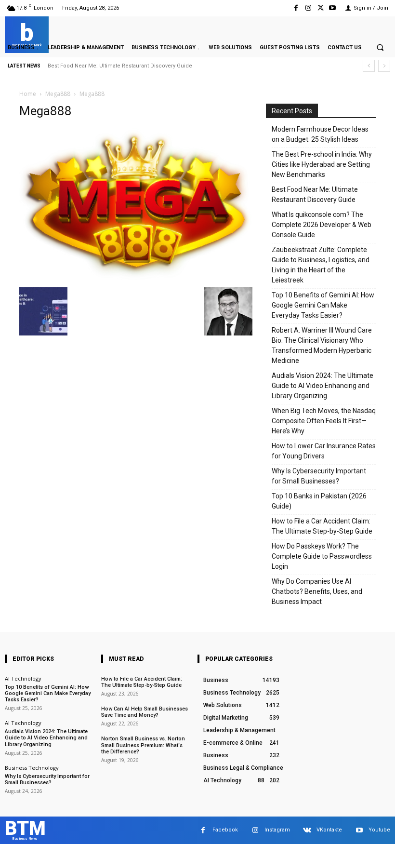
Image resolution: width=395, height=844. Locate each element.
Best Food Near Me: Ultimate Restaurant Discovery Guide (120, 66)
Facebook (225, 830)
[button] (380, 47)
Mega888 (57, 94)
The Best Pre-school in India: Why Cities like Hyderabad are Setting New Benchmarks (322, 164)
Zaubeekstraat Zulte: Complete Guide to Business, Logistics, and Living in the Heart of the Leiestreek (320, 265)
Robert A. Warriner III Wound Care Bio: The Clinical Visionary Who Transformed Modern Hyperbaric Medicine (322, 345)
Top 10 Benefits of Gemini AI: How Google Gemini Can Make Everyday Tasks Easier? (323, 305)
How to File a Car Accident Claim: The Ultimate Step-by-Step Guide (322, 526)
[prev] (369, 66)
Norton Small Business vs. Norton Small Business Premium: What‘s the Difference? (143, 745)
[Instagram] (308, 8)
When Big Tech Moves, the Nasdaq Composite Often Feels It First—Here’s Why (324, 421)
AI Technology (23, 678)
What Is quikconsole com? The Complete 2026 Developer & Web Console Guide (321, 225)
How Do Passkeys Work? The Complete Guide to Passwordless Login (322, 556)
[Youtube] (333, 8)
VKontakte (329, 830)
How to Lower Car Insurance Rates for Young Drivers (324, 451)
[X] (321, 8)
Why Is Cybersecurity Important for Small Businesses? (319, 476)
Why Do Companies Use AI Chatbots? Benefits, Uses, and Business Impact (317, 591)
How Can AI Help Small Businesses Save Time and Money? (144, 712)
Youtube (379, 830)
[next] (384, 66)
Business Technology (32, 767)
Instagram (277, 830)
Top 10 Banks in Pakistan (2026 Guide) (319, 501)
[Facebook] (296, 8)
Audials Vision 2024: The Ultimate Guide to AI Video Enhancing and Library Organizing (322, 386)
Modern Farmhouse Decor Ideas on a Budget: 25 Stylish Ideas (320, 134)
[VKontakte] (307, 830)
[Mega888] (135, 277)
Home (27, 94)
